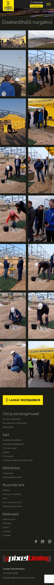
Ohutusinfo (8, 456)
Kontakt (7, 531)
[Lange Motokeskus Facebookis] (36, 541)
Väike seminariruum (12, 506)
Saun (5, 498)
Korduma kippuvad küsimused (17, 460)
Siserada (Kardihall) (12, 440)
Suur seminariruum (12, 502)
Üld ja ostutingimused (21, 414)
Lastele (6, 452)
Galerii (6, 527)
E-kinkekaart (36, 6)
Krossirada (8, 473)
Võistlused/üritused (12, 477)
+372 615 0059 (38, 2)
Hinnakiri (7, 523)
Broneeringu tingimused (15, 423)
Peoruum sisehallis (12, 494)
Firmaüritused (10, 448)
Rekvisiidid (8, 427)
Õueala (6, 490)
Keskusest (11, 514)
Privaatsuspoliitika (12, 419)
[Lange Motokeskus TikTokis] (49, 541)
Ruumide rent (14, 485)
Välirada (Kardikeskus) (13, 444)
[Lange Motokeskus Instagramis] (42, 541)
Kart (6, 435)
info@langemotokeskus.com (19, 577)
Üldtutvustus (9, 519)
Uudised (7, 535)
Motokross (11, 468)
